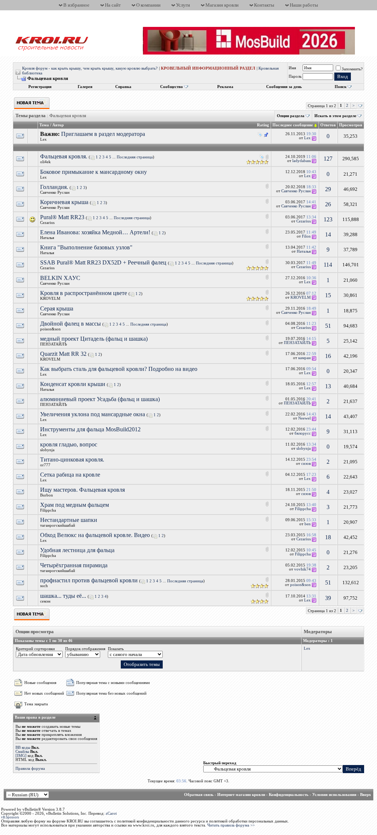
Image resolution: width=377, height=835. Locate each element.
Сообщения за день (284, 87)
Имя (292, 68)
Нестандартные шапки (68, 520)
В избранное (76, 5)
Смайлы (22, 752)
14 (328, 234)
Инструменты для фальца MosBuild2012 (90, 429)
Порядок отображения (85, 649)
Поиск (340, 87)
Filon (306, 236)
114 (328, 265)
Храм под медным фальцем (74, 505)
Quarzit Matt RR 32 (63, 354)
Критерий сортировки (35, 649)
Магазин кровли (222, 5)
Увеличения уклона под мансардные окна (92, 414)
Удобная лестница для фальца (77, 550)
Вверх (365, 795)
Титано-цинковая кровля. (72, 459)
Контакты (264, 5)
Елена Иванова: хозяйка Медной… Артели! (95, 232)
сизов (306, 464)
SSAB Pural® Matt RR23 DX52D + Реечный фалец (103, 262)
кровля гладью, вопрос (68, 444)
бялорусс (303, 433)
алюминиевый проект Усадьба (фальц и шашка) (100, 399)
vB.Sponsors (10, 817)
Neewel (304, 418)
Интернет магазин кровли (241, 795)
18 (328, 537)
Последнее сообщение (292, 125)
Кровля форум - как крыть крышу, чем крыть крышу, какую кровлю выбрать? (90, 68)
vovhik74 (302, 569)
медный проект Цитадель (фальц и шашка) (94, 339)
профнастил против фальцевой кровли (89, 580)
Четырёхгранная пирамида (74, 565)
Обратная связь (199, 795)
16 (328, 356)
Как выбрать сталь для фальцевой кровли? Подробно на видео (118, 369)
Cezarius (47, 223)
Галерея (85, 87)
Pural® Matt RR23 (62, 217)
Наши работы (304, 5)
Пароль (295, 76)
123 (328, 219)
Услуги (183, 5)
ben (307, 524)
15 (328, 295)
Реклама (225, 87)
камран (304, 358)
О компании (148, 5)
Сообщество (171, 87)
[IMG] (21, 756)
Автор (58, 125)
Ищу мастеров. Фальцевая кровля (82, 490)
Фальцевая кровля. (63, 156)
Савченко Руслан (55, 192)
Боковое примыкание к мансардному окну (93, 172)
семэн (45, 601)
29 (328, 189)
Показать (116, 649)
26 (328, 204)
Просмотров (350, 125)
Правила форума (30, 768)
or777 (45, 465)
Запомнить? (352, 69)
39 (328, 598)
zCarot (111, 813)
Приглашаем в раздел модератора (103, 134)
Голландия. (54, 187)
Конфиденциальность (289, 795)
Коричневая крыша (64, 202)
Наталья (47, 238)
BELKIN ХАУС (60, 278)
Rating (263, 125)
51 (328, 326)
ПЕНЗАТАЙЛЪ (53, 344)
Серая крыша (56, 308)
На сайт (113, 5)
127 (328, 158)
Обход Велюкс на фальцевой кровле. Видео (95, 535)
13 (328, 386)
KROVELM (50, 299)
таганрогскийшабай (57, 525)
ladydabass (301, 161)
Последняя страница (135, 157)
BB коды (22, 747)
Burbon (46, 495)
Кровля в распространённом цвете (83, 293)
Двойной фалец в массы (70, 323)
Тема (44, 125)
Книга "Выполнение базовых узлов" (86, 247)
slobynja (47, 450)
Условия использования (334, 795)
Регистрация (40, 87)
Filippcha (48, 510)
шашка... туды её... (63, 596)
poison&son (50, 329)
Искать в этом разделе (335, 116)
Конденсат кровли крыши (72, 384)
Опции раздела (290, 116)
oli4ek (45, 162)
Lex (43, 139)
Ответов (328, 125)
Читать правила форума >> (231, 825)
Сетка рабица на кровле (70, 474)
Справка (123, 87)
